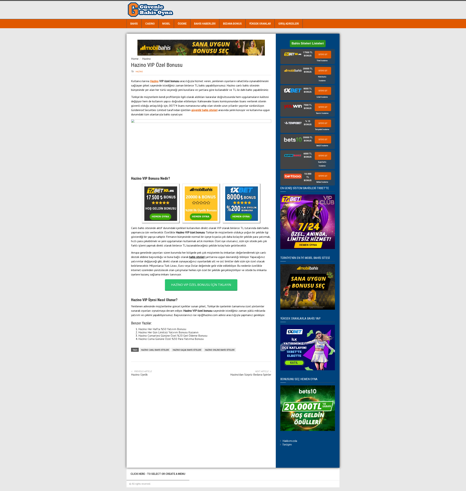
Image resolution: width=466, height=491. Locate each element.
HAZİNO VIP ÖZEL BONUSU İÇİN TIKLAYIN (201, 285)
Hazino (146, 58)
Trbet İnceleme (322, 61)
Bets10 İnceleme (322, 146)
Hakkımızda (290, 441)
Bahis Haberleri (205, 23)
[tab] (307, 56)
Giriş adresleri (288, 23)
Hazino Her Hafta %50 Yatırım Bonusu (162, 329)
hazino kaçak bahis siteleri (187, 350)
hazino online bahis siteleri (219, 350)
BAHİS (134, 23)
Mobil (166, 23)
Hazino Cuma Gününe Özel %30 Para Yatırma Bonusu (171, 339)
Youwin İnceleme (322, 113)
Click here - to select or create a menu (158, 473)
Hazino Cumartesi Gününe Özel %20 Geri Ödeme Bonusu (172, 335)
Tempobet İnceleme (322, 129)
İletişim (287, 444)
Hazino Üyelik (139, 374)
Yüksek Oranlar (260, 23)
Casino (150, 23)
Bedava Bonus (232, 23)
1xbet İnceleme (322, 97)
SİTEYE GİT (323, 55)
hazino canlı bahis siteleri (155, 350)
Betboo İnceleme (322, 182)
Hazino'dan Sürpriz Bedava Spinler (250, 374)
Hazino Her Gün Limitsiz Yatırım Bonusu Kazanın (168, 332)
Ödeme (182, 23)
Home (135, 58)
